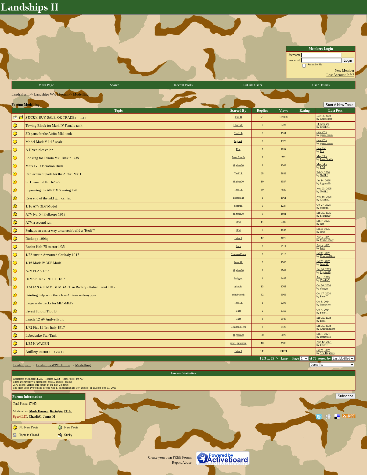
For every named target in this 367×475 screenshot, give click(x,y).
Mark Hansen (38, 411)
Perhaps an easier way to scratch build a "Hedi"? (60, 230)
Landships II (21, 94)
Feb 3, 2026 (323, 172)
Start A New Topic (339, 105)
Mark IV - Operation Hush (44, 166)
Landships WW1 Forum (51, 94)
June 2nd (321, 148)
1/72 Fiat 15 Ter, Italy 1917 (45, 327)
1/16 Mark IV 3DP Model (44, 263)
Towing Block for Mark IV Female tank (54, 126)
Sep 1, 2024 (323, 333)
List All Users (252, 85)
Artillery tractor (37, 352)
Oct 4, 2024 (322, 309)
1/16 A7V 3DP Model (41, 206)
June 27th (321, 132)
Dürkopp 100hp (37, 239)
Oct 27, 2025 (323, 204)
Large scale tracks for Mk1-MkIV (50, 303)
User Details (321, 85)
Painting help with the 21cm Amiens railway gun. (61, 295)
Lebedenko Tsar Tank (41, 335)
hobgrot (238, 278)
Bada (238, 310)
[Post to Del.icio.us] (337, 416)
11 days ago (322, 123)
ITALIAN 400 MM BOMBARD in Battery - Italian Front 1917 (71, 287)
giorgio (238, 286)
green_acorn (326, 134)
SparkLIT (20, 416)
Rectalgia (56, 411)
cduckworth (238, 294)
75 (272, 358)
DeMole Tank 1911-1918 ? (45, 279)
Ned (322, 223)
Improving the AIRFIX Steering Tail (51, 190)
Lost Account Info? (340, 75)
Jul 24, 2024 (323, 350)
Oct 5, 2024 (322, 301)
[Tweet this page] (319, 416)
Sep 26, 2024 (323, 317)
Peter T (238, 238)
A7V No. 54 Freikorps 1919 (46, 214)
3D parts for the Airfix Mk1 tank (49, 134)
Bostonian (238, 197)
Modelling (81, 94)
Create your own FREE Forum (170, 457)
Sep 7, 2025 (323, 220)
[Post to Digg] (328, 416)
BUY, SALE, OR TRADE (56, 117)
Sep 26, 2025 (323, 212)
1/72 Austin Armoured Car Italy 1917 (52, 255)
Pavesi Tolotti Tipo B (41, 311)
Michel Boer (326, 239)
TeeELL (238, 133)
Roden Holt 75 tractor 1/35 (45, 247)
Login (348, 60)
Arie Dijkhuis (327, 352)
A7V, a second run (39, 222)
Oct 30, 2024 (323, 285)
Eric (238, 149)
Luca (238, 246)
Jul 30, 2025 (323, 253)
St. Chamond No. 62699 (43, 182)
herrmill (238, 205)
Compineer (326, 118)
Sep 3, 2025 (323, 228)
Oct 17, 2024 (323, 293)
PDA (322, 167)
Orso (238, 221)
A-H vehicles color (39, 150)
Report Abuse (182, 462)
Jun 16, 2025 (323, 269)
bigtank (238, 141)
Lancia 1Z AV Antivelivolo (45, 319)
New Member (344, 70)
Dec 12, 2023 (323, 115)
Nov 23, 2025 (324, 188)
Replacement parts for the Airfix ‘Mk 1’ (54, 174)
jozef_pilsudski (238, 343)
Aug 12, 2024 (324, 341)
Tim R (238, 116)
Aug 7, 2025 (323, 236)
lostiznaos (325, 336)
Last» (285, 358)
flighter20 (238, 165)
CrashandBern (238, 254)
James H (49, 416)
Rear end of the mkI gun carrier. (48, 198)
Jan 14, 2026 (323, 180)
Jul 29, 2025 (323, 261)
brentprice (325, 304)
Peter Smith (238, 157)
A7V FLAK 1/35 (37, 271)
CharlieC (238, 125)
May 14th (321, 164)
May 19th (321, 156)
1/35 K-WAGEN (37, 344)
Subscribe (345, 396)
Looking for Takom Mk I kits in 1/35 (52, 158)
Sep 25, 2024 (323, 325)
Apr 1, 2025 (323, 277)
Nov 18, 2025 (324, 196)
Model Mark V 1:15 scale (44, 142)
